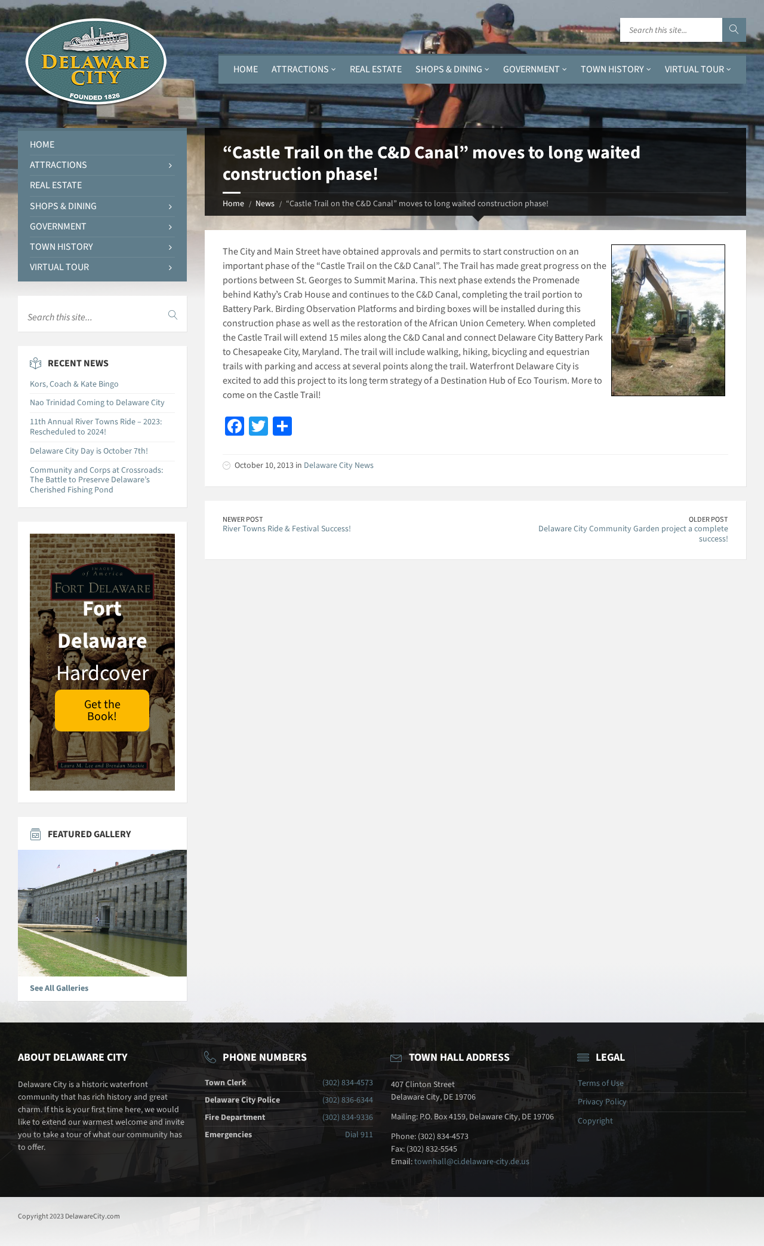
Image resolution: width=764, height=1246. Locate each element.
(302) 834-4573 (347, 1083)
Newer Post (243, 519)
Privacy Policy (602, 1102)
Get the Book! (102, 710)
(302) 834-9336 (347, 1117)
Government (531, 69)
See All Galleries (59, 988)
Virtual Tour (694, 69)
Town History (612, 69)
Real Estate (376, 69)
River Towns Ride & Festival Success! (287, 529)
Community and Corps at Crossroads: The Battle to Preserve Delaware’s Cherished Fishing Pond (96, 480)
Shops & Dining (448, 69)
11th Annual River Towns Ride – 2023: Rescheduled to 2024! (96, 427)
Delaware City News (339, 466)
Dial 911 (359, 1135)
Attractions (300, 69)
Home (245, 69)
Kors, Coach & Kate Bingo (74, 384)
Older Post (708, 519)
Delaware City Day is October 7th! (89, 451)
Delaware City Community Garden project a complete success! (633, 534)
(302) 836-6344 (347, 1100)
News (265, 204)
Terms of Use (601, 1083)
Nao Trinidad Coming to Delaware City (97, 403)
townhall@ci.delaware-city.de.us (471, 1162)
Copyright (595, 1121)
